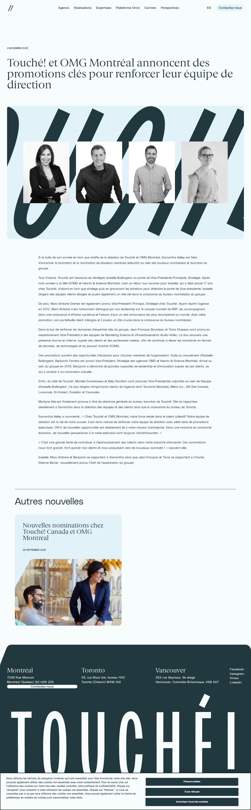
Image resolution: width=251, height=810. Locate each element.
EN (209, 7)
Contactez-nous (230, 7)
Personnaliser (192, 781)
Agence (63, 7)
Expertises (103, 7)
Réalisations (82, 7)
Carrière (150, 7)
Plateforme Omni (128, 7)
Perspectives (170, 7)
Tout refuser (192, 792)
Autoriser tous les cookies (192, 802)
